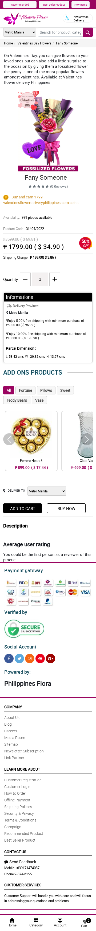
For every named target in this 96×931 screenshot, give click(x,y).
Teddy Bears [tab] (17, 400)
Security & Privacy (19, 813)
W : (35, 356)
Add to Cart (22, 508)
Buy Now (66, 508)
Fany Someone (67, 43)
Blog (8, 724)
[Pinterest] (40, 658)
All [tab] (9, 390)
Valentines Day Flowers (34, 43)
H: (55, 356)
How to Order (15, 793)
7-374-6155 (23, 874)
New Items (80, 4)
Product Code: (23, 228)
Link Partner (14, 757)
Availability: (27, 217)
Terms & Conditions (20, 820)
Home (8, 43)
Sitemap (11, 744)
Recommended (20, 4)
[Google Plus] (50, 658)
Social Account (20, 646)
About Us (11, 717)
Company (13, 706)
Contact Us (15, 851)
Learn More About (22, 769)
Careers (10, 730)
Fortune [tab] (25, 390)
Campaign (12, 826)
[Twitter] (19, 658)
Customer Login (17, 786)
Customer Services (22, 884)
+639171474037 (27, 867)
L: (15, 356)
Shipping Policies (18, 806)
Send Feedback (22, 861)
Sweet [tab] (65, 390)
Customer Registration (23, 779)
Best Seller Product (54, 4)
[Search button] (88, 32)
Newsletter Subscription (24, 750)
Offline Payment (17, 799)
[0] (84, 921)
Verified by (15, 612)
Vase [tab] (39, 400)
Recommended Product (23, 833)
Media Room (14, 737)
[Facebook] (9, 658)
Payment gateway (23, 570)
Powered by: (17, 672)
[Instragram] (29, 658)
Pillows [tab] (46, 390)
